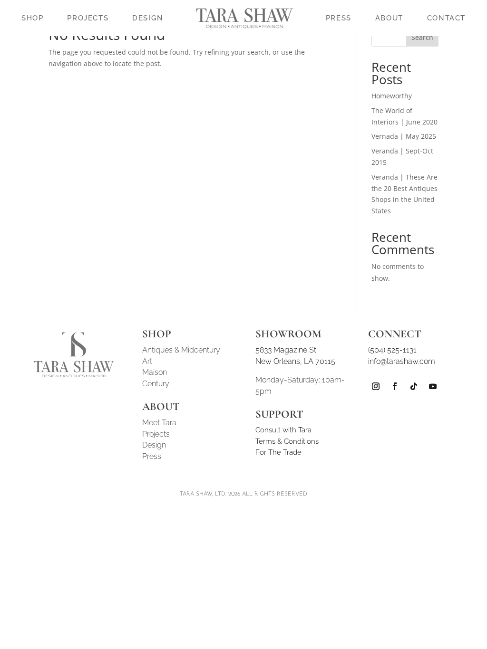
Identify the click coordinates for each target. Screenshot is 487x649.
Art (147, 361)
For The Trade (278, 452)
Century (155, 383)
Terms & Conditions (287, 441)
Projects (156, 434)
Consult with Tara (283, 430)
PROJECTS (87, 18)
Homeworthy (391, 95)
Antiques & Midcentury (181, 349)
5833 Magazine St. (286, 349)
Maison (154, 372)
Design (154, 444)
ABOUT (389, 18)
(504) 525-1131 (392, 349)
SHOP (32, 18)
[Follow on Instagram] (375, 386)
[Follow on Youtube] (432, 386)
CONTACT (446, 18)
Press (151, 456)
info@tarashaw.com (401, 361)
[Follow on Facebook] (394, 386)
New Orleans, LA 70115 (295, 361)
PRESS (338, 18)
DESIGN (148, 18)
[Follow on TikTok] (413, 386)
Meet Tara (159, 422)
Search (422, 37)
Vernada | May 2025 (403, 136)
